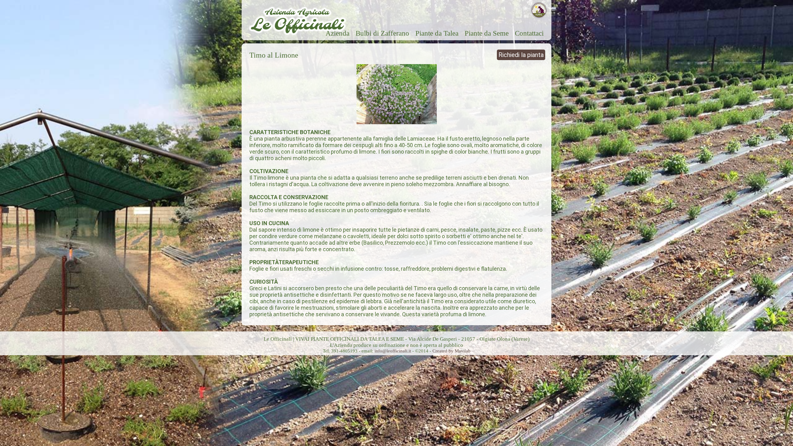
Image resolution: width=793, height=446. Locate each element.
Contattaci (529, 33)
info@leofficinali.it (393, 350)
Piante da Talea (436, 33)
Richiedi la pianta (521, 55)
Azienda (337, 33)
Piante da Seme (487, 33)
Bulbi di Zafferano (382, 33)
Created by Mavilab (451, 350)
